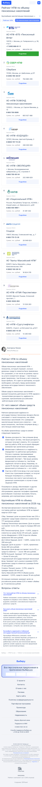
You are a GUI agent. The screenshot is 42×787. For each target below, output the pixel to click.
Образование (21, 711)
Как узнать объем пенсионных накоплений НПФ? (17, 610)
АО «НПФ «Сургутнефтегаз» (20, 324)
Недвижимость (21, 715)
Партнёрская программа (21, 704)
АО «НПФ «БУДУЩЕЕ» (17, 135)
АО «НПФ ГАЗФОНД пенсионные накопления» (19, 102)
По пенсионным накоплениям (27, 20)
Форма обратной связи (22, 720)
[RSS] (30, 739)
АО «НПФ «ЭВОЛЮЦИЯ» (18, 165)
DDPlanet (25, 782)
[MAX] (21, 739)
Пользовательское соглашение (21, 752)
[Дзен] (26, 739)
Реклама (21, 692)
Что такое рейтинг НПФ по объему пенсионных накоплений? (19, 594)
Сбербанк (11, 69)
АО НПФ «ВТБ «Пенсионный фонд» (20, 36)
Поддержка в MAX (21, 723)
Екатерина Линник (11, 349)
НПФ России (11, 653)
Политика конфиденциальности (21, 700)
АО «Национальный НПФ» (19, 199)
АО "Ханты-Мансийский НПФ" (21, 260)
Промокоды (21, 707)
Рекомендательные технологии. (32, 758)
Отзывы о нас (21, 688)
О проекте (21, 681)
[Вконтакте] (11, 739)
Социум (10, 231)
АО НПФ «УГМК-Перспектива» (21, 292)
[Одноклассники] (16, 739)
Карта (18, 696)
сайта (23, 696)
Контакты (21, 684)
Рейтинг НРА (8, 20)
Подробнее (22, 54)
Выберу (4, 653)
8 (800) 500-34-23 (21, 727)
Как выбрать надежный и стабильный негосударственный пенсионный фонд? (16, 632)
